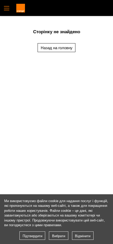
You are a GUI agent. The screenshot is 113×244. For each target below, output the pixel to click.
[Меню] (6, 8)
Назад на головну (57, 47)
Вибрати (58, 235)
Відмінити (82, 235)
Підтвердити (32, 235)
